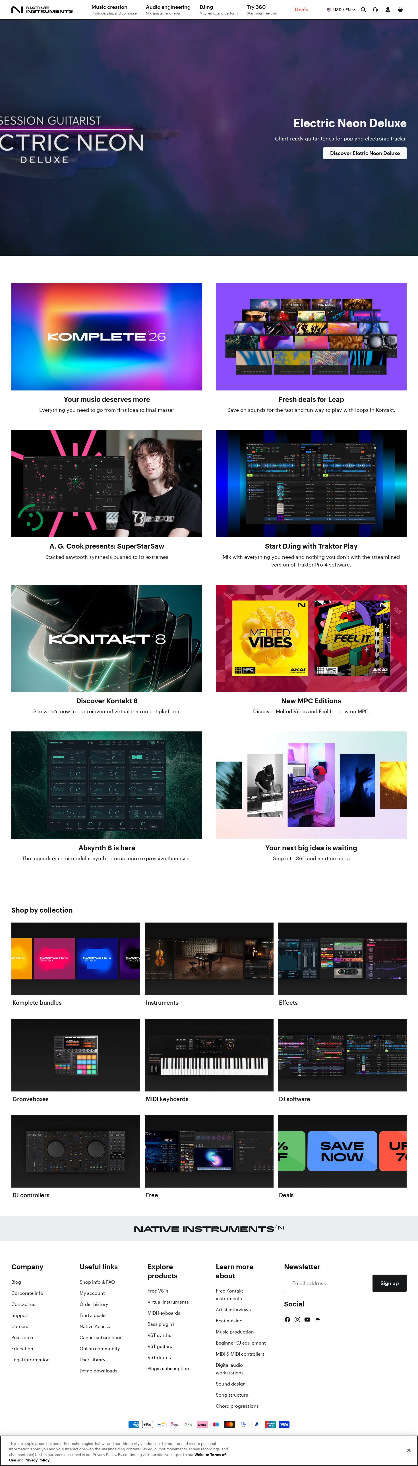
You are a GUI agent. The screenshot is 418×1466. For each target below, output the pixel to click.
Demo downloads (98, 1370)
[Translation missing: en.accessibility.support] (375, 9)
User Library (92, 1359)
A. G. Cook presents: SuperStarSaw (106, 546)
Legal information (30, 1359)
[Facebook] (287, 1319)
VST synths (159, 1335)
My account (92, 1293)
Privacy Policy (36, 1460)
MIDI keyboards (164, 1313)
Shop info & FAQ (97, 1282)
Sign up (389, 1283)
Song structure (232, 1395)
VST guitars (160, 1346)
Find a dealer (93, 1315)
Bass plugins (161, 1324)
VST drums (159, 1357)
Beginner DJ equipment (241, 1343)
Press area (22, 1337)
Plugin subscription (168, 1368)
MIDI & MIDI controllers (240, 1354)
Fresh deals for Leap (311, 399)
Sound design (231, 1384)
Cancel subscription (101, 1337)
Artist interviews (233, 1309)
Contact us (23, 1304)
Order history (94, 1304)
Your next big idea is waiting (311, 847)
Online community (100, 1348)
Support (20, 1315)
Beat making (229, 1320)
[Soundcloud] (317, 1319)
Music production (235, 1331)
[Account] (388, 9)
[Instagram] (297, 1319)
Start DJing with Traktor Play (311, 546)
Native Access (95, 1326)
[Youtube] (307, 1319)
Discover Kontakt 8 (107, 700)
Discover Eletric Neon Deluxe (365, 153)
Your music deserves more (107, 399)
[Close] (409, 1450)
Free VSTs (158, 1291)
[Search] (363, 9)
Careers (19, 1326)
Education (22, 1348)
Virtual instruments (168, 1302)
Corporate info (27, 1293)
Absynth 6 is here (106, 847)
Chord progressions (237, 1406)
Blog (16, 1282)
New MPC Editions (311, 700)
